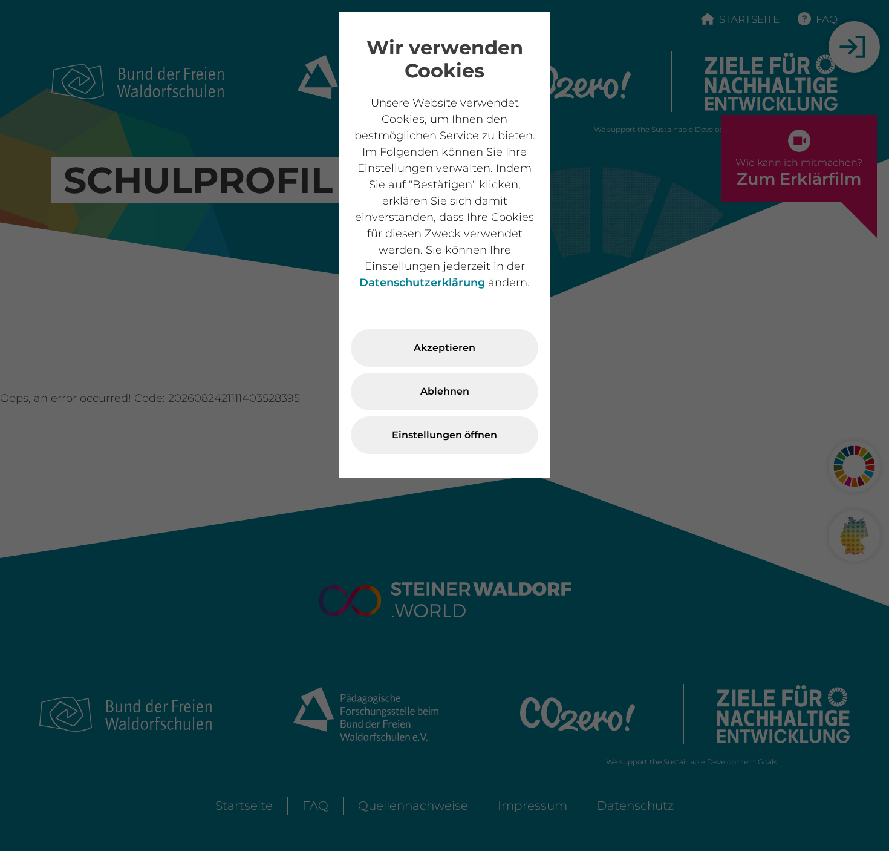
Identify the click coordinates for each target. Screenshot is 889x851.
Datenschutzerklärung (422, 282)
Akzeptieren (444, 347)
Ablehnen (444, 391)
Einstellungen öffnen (444, 435)
